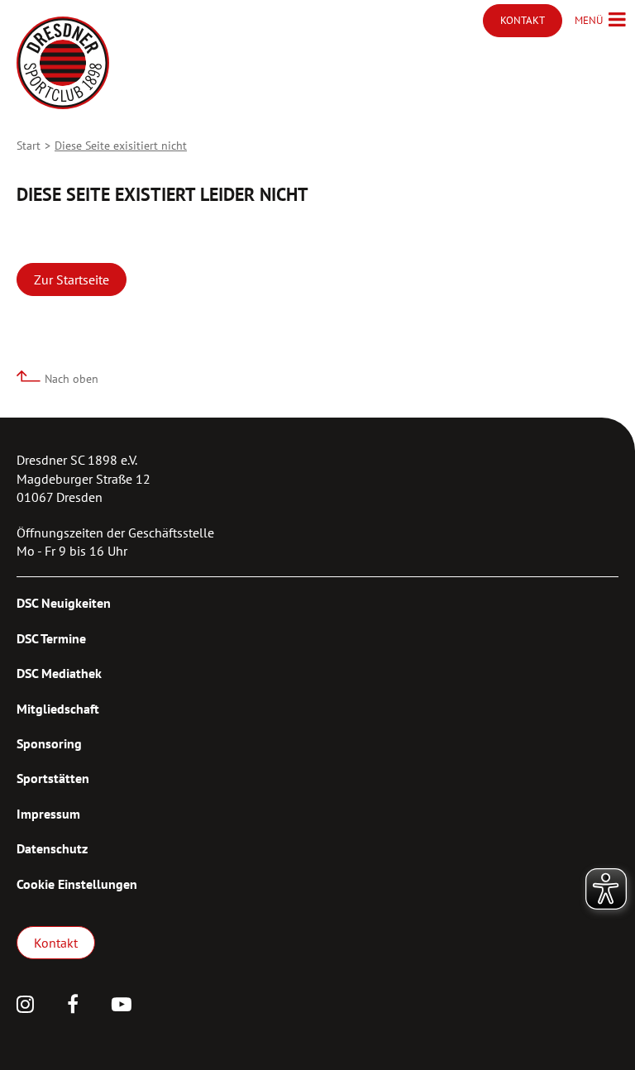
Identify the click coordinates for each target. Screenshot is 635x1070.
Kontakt (56, 942)
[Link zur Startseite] (63, 63)
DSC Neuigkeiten (64, 603)
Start (29, 145)
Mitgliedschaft (58, 708)
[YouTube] (121, 1006)
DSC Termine (51, 638)
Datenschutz (52, 848)
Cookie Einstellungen (77, 884)
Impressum (48, 813)
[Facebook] (73, 1006)
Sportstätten (53, 778)
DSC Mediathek (59, 673)
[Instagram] (25, 1006)
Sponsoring (49, 743)
